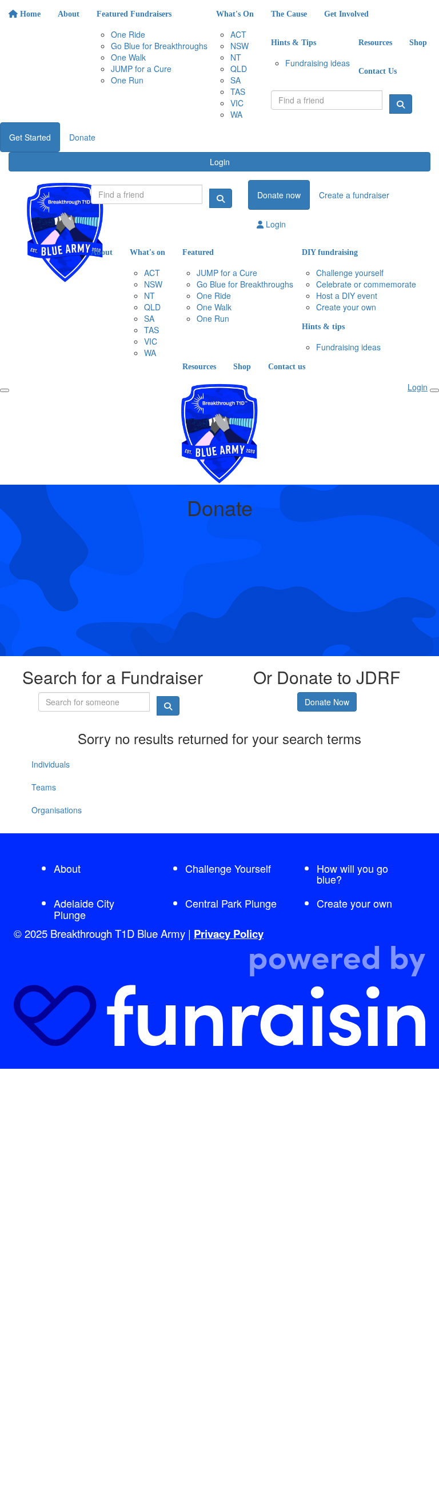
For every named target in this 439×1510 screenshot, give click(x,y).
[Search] (400, 104)
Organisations (56, 810)
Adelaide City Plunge (84, 909)
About (67, 868)
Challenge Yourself (228, 868)
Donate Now (327, 702)
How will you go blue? (352, 874)
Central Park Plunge (231, 903)
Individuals (50, 764)
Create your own (354, 903)
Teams (43, 787)
